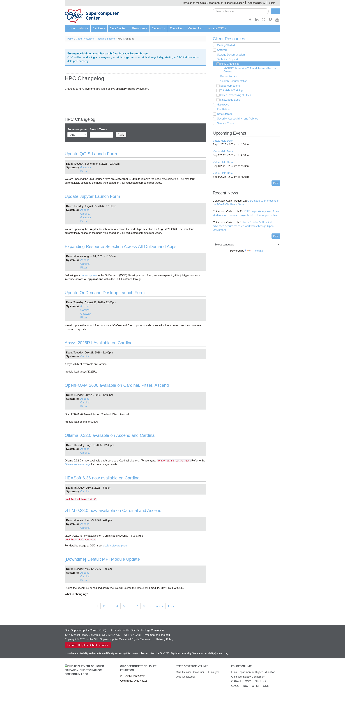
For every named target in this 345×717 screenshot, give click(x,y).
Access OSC (216, 28)
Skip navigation (10, 2)
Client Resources (85, 38)
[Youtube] (277, 20)
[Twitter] (263, 20)
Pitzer (83, 171)
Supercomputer (77, 129)
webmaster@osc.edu (157, 634)
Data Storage (225, 113)
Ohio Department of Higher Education (253, 672)
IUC (245, 685)
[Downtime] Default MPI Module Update (102, 559)
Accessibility (255, 2)
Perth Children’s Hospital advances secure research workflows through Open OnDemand (243, 226)
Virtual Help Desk (223, 140)
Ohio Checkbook (186, 676)
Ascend (84, 209)
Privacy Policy (164, 639)
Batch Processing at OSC (235, 94)
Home (71, 28)
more (276, 182)
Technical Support (105, 38)
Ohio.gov (213, 672)
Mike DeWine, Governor (190, 672)
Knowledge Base (230, 99)
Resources (138, 28)
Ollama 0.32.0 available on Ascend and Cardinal (110, 435)
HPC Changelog (229, 63)
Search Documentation (233, 80)
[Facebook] (250, 20)
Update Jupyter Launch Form (92, 196)
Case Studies (118, 28)
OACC (235, 685)
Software (222, 49)
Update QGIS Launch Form (91, 153)
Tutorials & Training (231, 90)
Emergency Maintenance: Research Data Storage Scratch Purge (107, 53)
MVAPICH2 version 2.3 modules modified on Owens (250, 70)
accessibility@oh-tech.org (214, 653)
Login (272, 2)
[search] (241, 11)
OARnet (236, 681)
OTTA (255, 685)
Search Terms (98, 129)
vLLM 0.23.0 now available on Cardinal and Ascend (113, 510)
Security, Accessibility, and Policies (237, 118)
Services (98, 28)
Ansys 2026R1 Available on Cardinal (99, 342)
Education (176, 28)
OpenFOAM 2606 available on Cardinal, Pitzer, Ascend (117, 385)
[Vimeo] (270, 20)
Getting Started (226, 45)
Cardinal (85, 213)
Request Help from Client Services (87, 645)
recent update (89, 275)
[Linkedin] (256, 20)
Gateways (223, 104)
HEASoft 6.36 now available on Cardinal (102, 477)
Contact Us (195, 28)
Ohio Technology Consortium (248, 676)
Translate (257, 250)
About (82, 28)
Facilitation (223, 109)
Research (157, 28)
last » (171, 606)
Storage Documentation (231, 54)
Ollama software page (77, 464)
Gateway (85, 167)
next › (159, 606)
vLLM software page (115, 545)
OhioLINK (260, 681)
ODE (266, 685)
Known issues (228, 76)
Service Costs (225, 123)
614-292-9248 (132, 634)
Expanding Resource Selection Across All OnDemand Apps (120, 246)
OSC (248, 681)
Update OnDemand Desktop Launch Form (105, 292)
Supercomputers (230, 85)
